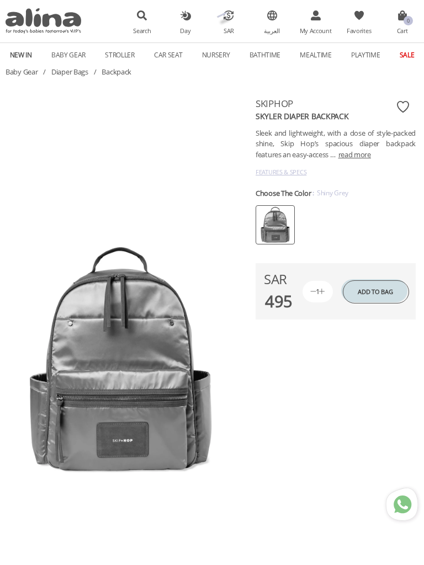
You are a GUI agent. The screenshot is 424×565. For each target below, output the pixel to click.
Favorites (359, 31)
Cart (402, 31)
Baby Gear (22, 72)
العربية (272, 31)
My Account (316, 31)
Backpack (116, 72)
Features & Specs (281, 172)
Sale (407, 54)
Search (142, 31)
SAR (229, 31)
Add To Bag (375, 291)
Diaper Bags (69, 72)
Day (185, 31)
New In (21, 54)
